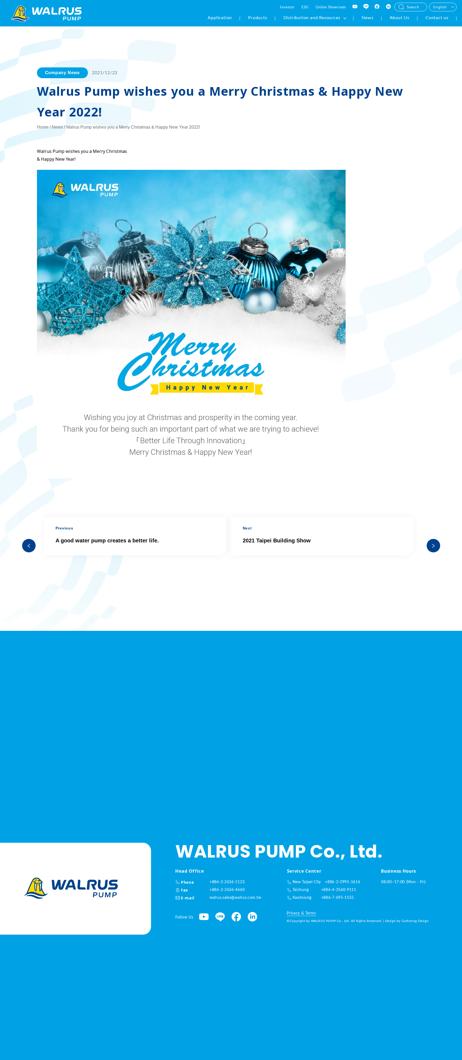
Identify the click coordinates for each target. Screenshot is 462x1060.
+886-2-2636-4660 (227, 890)
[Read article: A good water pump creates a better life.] (29, 545)
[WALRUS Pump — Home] (46, 14)
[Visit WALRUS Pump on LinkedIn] (388, 7)
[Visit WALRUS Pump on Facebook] (377, 7)
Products (257, 18)
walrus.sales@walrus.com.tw (235, 898)
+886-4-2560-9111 (338, 890)
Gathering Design (415, 921)
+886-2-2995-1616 (342, 882)
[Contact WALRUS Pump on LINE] (366, 7)
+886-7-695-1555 (337, 898)
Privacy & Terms (301, 913)
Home (43, 127)
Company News (62, 72)
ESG (305, 7)
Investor (287, 7)
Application (220, 18)
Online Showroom (331, 7)
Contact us (437, 18)
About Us (399, 18)
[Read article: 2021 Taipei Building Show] (433, 545)
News (367, 18)
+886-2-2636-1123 (227, 882)
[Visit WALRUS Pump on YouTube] (355, 7)
